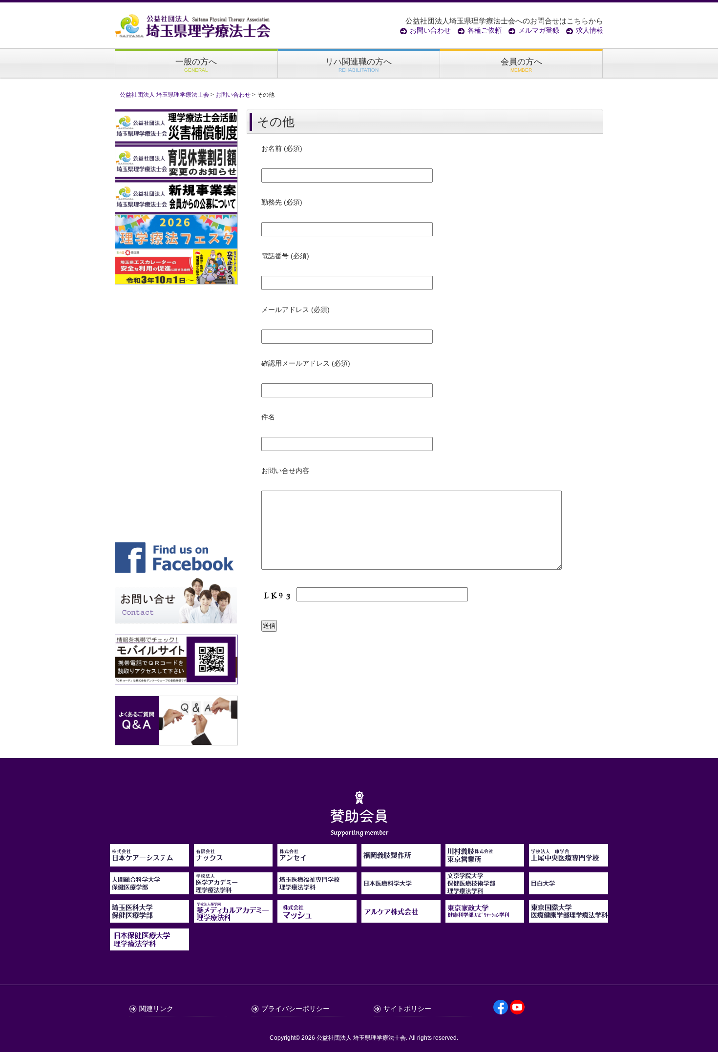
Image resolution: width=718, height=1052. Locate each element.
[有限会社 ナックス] (233, 861)
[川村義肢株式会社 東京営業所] (485, 861)
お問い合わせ (430, 30)
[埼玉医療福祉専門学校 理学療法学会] (317, 889)
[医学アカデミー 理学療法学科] (233, 889)
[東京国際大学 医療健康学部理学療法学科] (568, 917)
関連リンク (156, 1008)
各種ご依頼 (484, 30)
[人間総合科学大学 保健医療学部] (149, 889)
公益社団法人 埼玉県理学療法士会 (361, 1037)
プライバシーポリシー (295, 1008)
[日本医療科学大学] (401, 889)
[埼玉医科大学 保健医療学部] (149, 917)
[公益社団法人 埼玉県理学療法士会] (193, 25)
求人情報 (589, 30)
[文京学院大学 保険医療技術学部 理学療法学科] (485, 889)
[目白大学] (568, 889)
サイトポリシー (407, 1008)
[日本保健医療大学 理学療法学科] (149, 939)
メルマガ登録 (538, 30)
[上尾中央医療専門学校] (568, 861)
